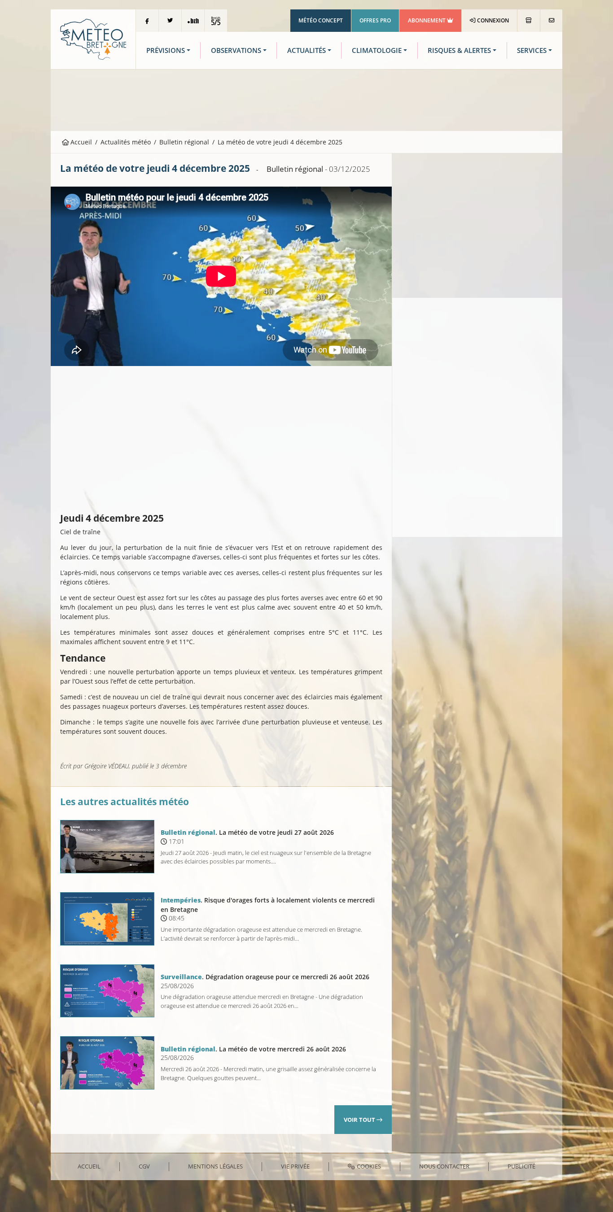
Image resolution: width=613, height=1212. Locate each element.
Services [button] (532, 50)
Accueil (80, 142)
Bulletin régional (184, 142)
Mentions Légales (215, 1166)
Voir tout (360, 1120)
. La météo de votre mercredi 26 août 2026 (253, 1049)
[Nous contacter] (551, 20)
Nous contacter (444, 1166)
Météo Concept (320, 20)
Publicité (521, 1166)
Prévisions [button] (165, 50)
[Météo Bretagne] (93, 38)
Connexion (492, 20)
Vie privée (295, 1166)
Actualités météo (126, 142)
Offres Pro (375, 20)
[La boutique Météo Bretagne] (528, 20)
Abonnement (427, 20)
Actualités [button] (306, 50)
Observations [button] (236, 50)
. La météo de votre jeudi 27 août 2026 (247, 832)
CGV (144, 1166)
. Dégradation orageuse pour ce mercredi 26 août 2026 (265, 976)
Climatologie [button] (377, 50)
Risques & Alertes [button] (459, 50)
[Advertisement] (306, 99)
